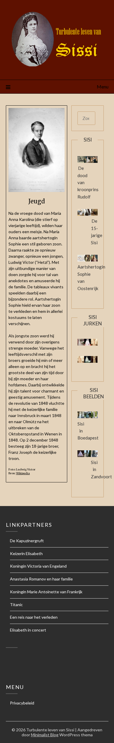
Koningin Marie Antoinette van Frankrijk (46, 591)
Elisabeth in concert (28, 629)
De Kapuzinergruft (27, 540)
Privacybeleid (22, 702)
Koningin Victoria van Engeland (38, 566)
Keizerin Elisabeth (26, 553)
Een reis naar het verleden (34, 617)
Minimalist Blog (44, 734)
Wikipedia (23, 473)
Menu (102, 86)
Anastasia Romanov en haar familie (41, 578)
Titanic (16, 604)
